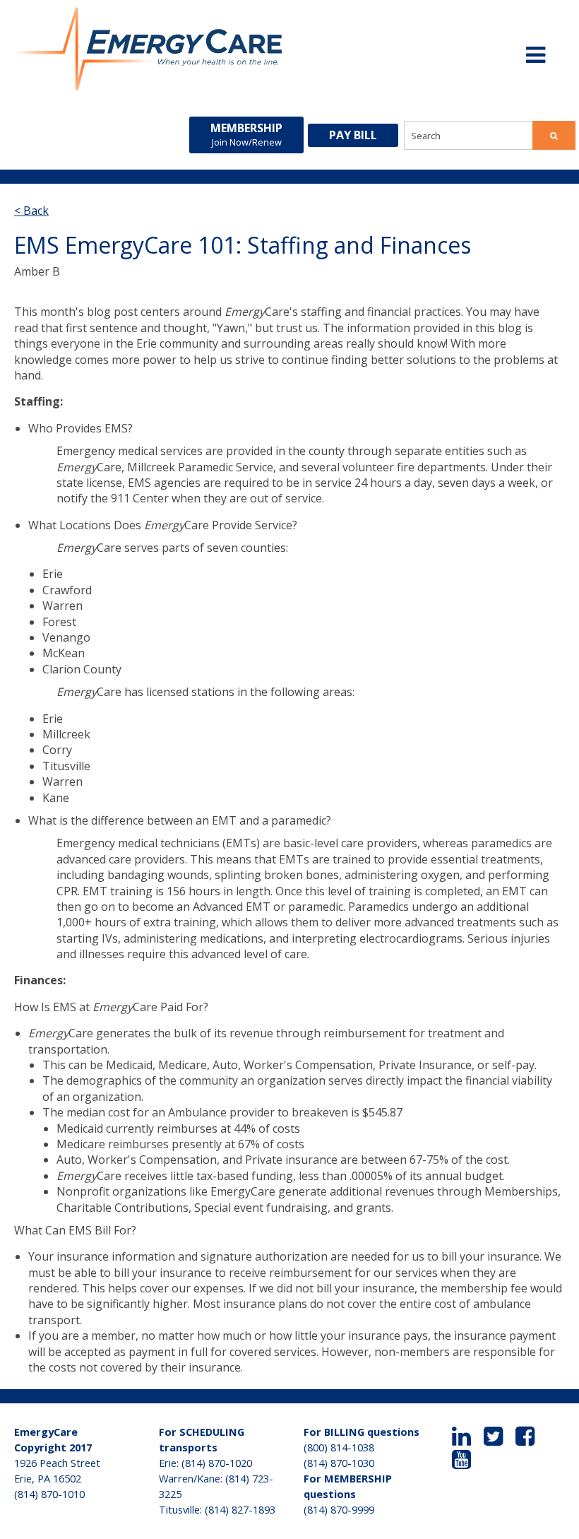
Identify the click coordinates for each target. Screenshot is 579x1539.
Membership (246, 134)
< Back (31, 210)
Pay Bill (353, 135)
